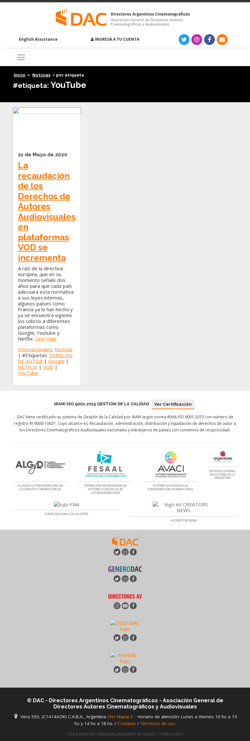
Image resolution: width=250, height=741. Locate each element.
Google (56, 361)
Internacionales (35, 349)
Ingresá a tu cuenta (116, 39)
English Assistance (38, 39)
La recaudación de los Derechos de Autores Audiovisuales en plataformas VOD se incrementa (47, 211)
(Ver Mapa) (119, 717)
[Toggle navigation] (21, 57)
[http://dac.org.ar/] (122, 18)
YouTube (28, 373)
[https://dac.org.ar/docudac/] (125, 625)
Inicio (19, 75)
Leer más (45, 338)
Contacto (127, 723)
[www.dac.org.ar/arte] (125, 657)
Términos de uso (157, 723)
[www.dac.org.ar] (125, 540)
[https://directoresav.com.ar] (125, 596)
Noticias (41, 75)
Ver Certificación (173, 404)
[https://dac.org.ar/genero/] (125, 569)
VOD (48, 367)
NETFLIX (27, 367)
